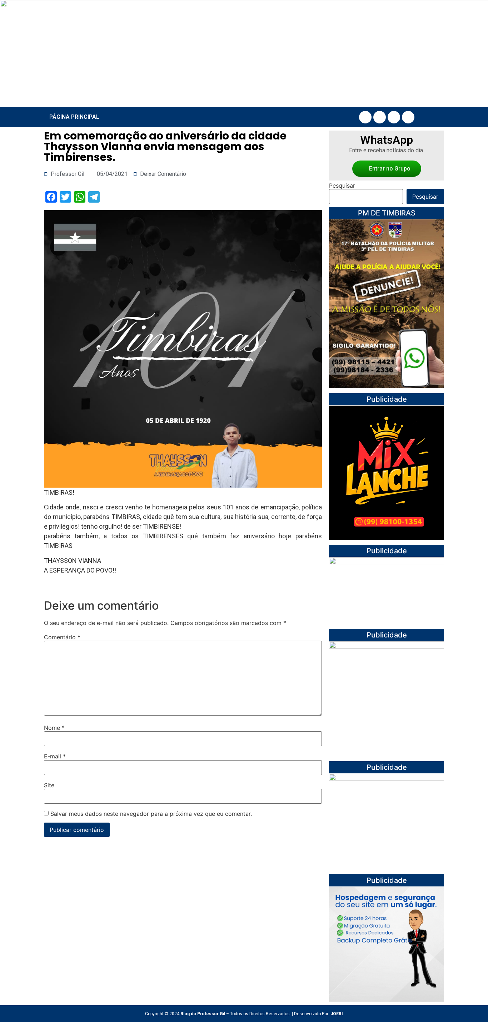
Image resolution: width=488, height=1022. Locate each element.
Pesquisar (342, 185)
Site (49, 785)
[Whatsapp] (408, 117)
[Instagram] (379, 117)
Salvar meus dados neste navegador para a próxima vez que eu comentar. (151, 814)
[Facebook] (365, 117)
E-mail (55, 756)
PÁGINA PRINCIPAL (74, 116)
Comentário (62, 637)
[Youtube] (394, 117)
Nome (54, 728)
